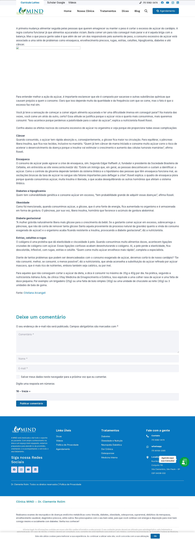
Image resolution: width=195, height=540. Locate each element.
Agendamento (63, 449)
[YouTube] (167, 2)
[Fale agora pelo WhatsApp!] (184, 462)
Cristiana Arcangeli (35, 292)
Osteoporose (107, 453)
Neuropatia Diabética (111, 444)
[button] (117, 11)
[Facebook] (162, 2)
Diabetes (105, 436)
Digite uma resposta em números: (35, 383)
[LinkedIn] (178, 2)
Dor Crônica (107, 449)
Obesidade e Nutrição (112, 440)
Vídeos (59, 440)
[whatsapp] (148, 447)
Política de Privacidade (67, 444)
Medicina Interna (109, 457)
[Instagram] (173, 2)
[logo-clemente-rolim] (30, 11)
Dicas (59, 436)
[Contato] (148, 436)
